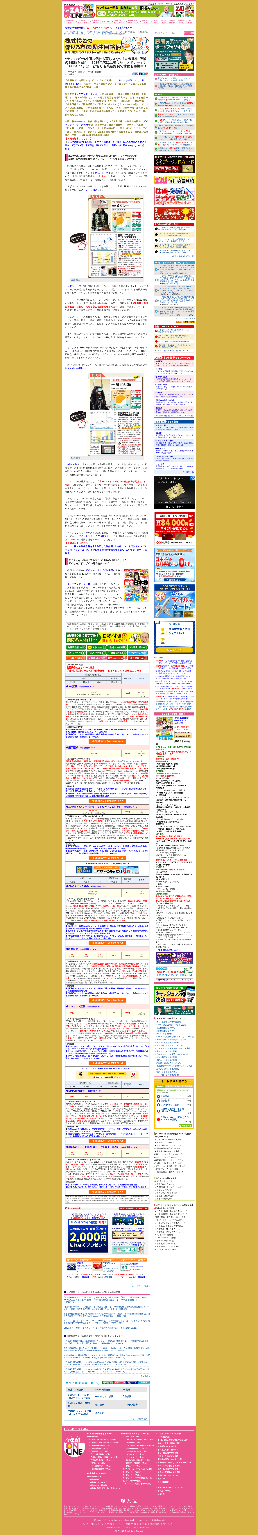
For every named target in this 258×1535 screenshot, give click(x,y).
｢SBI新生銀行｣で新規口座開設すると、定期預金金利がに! (175, 127)
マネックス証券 (130, 1404)
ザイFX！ (162, 1494)
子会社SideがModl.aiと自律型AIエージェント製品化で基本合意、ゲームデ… (174, 331)
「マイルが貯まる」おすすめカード (172, 1226)
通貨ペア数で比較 (164, 1199)
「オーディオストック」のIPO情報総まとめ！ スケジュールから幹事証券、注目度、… (175, 240)
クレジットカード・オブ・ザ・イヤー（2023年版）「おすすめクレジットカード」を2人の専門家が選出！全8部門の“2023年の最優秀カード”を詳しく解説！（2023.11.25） (107, 1322)
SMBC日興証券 (102, 1389)
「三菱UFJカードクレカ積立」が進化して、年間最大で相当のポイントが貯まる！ (175, 99)
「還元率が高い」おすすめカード (171, 1223)
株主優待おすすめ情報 (165, 1028)
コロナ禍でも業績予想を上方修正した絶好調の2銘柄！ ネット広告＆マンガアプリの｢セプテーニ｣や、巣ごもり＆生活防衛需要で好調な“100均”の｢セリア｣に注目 (106, 549)
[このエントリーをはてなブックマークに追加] (143, 74)
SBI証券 (126, 1389)
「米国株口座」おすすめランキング (172, 1214)
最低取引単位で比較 (165, 1196)
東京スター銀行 (174, 427)
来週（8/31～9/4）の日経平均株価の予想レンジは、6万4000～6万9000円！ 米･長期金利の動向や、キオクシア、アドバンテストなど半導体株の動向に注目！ (177, 310)
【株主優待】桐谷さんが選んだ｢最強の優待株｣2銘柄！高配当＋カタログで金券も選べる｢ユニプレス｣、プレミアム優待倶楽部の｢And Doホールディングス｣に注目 (177, 300)
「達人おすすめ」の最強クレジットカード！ (139, 1439)
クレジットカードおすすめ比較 (169, 1045)
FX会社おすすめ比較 (164, 1235)
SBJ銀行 (175, 435)
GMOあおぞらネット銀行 (175, 458)
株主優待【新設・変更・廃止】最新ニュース (105, 1488)
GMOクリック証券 (104, 1396)
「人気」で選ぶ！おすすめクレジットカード (139, 1445)
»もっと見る (144, 1376)
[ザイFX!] (190, 21)
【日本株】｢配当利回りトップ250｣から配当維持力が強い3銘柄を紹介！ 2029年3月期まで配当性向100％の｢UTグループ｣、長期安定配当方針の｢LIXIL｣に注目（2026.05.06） (105, 1363)
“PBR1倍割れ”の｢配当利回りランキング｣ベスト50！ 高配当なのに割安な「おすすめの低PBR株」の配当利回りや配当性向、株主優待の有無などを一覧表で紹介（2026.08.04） (107, 1356)
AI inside (72, 464)
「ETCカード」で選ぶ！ (133, 1466)
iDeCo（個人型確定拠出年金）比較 (173, 1440)
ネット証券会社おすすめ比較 (168, 1022)
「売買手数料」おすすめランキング (172, 1211)
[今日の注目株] (172, 21)
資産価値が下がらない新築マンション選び (174, 1066)
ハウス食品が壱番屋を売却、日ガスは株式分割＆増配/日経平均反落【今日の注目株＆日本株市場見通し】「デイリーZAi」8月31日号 (175, 86)
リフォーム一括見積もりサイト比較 (170, 1166)
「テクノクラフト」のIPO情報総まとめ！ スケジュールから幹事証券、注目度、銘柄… (175, 246)
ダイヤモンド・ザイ (100, 173)
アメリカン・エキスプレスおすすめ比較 (173, 1048)
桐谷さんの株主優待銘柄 (98, 1485)
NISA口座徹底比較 (164, 1034)
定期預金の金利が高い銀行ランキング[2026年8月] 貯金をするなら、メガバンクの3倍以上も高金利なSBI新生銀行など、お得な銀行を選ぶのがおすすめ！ (177, 268)
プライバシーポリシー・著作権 (145, 1520)
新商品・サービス (165, 1491)
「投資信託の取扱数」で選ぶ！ (100, 1460)
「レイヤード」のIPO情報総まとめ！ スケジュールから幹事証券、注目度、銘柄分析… (175, 229)
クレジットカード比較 (131, 1437)
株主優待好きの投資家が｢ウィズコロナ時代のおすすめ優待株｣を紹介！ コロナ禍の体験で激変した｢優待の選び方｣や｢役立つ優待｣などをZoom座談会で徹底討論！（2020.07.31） (107, 1315)
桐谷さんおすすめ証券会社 (167, 1042)
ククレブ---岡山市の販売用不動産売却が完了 (174, 341)
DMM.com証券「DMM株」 (174, 402)
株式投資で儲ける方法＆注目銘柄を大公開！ (100, 32)
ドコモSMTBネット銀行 (174, 443)
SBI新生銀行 (174, 451)
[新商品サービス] (182, 21)
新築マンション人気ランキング (168, 1154)
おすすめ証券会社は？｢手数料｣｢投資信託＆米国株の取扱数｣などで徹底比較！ (175, 121)
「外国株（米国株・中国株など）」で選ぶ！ (105, 1457)
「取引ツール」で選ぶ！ (98, 1463)
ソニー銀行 (174, 466)
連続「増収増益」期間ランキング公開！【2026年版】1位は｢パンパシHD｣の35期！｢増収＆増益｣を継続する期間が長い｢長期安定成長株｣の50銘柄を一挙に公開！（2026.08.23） (106, 1349)
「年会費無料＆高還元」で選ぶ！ (136, 1448)
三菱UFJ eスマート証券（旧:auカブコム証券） (172, 1110)
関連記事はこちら (99, 1218)
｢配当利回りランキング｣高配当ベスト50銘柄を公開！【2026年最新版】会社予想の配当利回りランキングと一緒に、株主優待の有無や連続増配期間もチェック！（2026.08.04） (106, 1308)
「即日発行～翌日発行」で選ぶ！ (136, 1463)
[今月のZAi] (163, 21)
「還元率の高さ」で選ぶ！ (134, 1442)
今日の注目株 (163, 1482)
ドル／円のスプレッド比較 (168, 1246)
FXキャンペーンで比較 (166, 1238)
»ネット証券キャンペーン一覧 (182, 416)
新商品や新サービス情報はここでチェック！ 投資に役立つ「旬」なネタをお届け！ (175, 79)
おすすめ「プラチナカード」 (169, 1232)
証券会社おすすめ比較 (164, 1208)
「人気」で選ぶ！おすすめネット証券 (102, 1439)
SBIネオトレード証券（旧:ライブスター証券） (175, 1118)
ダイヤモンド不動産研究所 (149, 1524)
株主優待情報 (94, 1479)
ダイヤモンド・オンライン (114, 1524)
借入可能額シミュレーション (169, 1145)
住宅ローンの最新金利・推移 (169, 1139)
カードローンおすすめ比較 (167, 1075)
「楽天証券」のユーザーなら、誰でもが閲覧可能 (175, 132)
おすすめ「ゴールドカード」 (169, 1229)
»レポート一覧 (172, 351)
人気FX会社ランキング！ (167, 1184)
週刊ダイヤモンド (132, 1524)
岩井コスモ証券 (75, 1389)
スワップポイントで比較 (167, 1193)
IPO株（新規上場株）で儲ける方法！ (172, 1025)
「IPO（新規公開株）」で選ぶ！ (101, 1454)
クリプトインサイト (168, 1524)
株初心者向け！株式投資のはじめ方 (171, 1039)
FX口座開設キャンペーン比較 (169, 1187)
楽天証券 (99, 1413)
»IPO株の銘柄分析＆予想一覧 (183, 256)
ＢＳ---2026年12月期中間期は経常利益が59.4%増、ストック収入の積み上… (173, 337)
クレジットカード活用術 (132, 1472)
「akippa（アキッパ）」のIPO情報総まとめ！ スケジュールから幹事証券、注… (175, 234)
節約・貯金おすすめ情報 (166, 1072)
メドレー (71, 286)
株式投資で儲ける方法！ (77, 32)
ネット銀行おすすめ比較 (166, 1057)
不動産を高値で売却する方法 (168, 1063)
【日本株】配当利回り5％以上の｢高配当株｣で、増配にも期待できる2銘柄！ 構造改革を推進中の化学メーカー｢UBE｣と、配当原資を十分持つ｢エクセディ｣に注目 (177, 279)
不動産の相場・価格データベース (169, 1172)
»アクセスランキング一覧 (185, 318)
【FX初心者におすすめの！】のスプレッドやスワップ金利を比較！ (175, 144)
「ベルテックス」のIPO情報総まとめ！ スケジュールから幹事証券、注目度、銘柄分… (175, 252)
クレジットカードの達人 (132, 1475)
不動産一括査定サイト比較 (168, 1151)
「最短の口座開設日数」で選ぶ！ (101, 1445)
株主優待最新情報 (94, 1476)
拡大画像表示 (75, 280)
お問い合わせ (97, 1520)
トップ (66, 32)
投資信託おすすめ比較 (165, 1031)
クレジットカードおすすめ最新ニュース (137, 1478)
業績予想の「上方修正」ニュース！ (170, 1217)
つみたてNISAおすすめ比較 (169, 1433)
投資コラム (162, 1478)
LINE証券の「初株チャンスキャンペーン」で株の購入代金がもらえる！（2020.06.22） (101, 1328)
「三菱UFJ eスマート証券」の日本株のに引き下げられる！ (175, 104)
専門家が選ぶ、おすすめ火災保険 (169, 1160)
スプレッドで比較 (164, 1190)
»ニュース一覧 (160, 351)
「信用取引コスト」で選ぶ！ (100, 1451)
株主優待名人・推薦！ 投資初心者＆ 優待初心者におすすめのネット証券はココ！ (175, 149)
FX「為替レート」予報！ (166, 1249)
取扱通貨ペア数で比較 (166, 1243)
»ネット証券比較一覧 (162, 416)
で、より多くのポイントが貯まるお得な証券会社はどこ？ (175, 115)
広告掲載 (161, 1520)
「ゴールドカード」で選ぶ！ (134, 1454)
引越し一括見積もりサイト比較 (168, 1163)
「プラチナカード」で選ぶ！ (134, 1457)
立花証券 (127, 1396)
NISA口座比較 (164, 1437)
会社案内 (129, 1520)
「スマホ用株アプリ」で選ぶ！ (100, 1466)
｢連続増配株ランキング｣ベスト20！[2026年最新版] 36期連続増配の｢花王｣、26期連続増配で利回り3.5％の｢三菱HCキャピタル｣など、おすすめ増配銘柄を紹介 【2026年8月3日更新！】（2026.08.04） (106, 1299)
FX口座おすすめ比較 (164, 1181)
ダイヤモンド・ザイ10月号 (88, 94)
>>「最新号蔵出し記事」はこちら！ (169, 950)
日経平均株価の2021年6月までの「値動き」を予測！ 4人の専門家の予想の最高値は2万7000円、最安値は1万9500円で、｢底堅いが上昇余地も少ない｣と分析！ (106, 145)
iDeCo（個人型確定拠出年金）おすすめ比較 (175, 1036)
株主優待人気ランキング (98, 1482)
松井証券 (99, 1404)
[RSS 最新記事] (146, 74)
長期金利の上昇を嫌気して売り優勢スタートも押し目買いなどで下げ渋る (175, 346)
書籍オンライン (145, 1528)
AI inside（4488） (75, 368)
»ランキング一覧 (185, 351)
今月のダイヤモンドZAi (168, 1475)
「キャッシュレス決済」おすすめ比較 (172, 1054)
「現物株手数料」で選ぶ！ (99, 1448)
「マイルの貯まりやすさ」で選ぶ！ (136, 1451)
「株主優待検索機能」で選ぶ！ (100, 1469)
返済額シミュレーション (167, 1142)
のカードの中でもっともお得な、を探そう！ (175, 110)
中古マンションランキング (166, 1157)
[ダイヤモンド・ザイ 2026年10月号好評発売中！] (88, 16)
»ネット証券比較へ (139, 1419)
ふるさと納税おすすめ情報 (167, 1069)
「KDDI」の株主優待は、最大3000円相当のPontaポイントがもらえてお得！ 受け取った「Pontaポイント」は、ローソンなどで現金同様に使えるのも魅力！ (176, 289)
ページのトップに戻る (142, 1286)
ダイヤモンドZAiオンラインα (170, 1487)
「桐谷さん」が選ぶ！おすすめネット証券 (104, 1442)
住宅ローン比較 (162, 1136)
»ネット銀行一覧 (188, 472)
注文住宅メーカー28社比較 (166, 1169)
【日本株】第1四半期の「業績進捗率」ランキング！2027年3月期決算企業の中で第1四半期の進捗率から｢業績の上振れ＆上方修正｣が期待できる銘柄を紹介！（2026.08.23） (106, 1342)
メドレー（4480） (125, 80)
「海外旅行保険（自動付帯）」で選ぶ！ (138, 1460)
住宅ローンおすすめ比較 (166, 1060)
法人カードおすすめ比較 (166, 1051)
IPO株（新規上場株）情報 (169, 1443)
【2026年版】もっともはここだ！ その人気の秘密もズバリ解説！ (175, 138)
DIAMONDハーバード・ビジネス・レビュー (122, 1528)
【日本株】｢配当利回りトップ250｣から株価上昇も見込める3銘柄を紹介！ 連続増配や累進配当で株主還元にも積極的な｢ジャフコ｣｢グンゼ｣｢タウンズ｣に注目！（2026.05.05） (106, 1370)
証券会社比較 (93, 1437)
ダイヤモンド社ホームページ (114, 1520)
